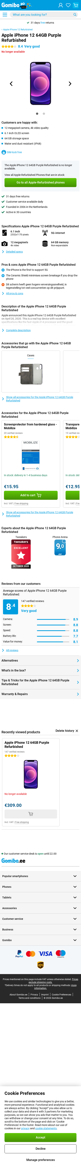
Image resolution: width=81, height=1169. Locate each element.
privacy (25, 1128)
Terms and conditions (29, 998)
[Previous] (11, 83)
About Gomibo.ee (18, 994)
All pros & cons (14, 293)
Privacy (34, 994)
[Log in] (60, 5)
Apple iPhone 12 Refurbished (18, 29)
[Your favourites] (68, 5)
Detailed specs (14, 251)
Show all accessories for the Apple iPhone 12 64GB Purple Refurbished (39, 399)
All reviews (12, 650)
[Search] (75, 15)
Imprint (45, 994)
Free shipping (21, 503)
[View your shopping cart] (75, 5)
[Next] (69, 83)
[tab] (37, 114)
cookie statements (46, 1128)
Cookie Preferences (61, 994)
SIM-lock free (14, 152)
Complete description (18, 330)
